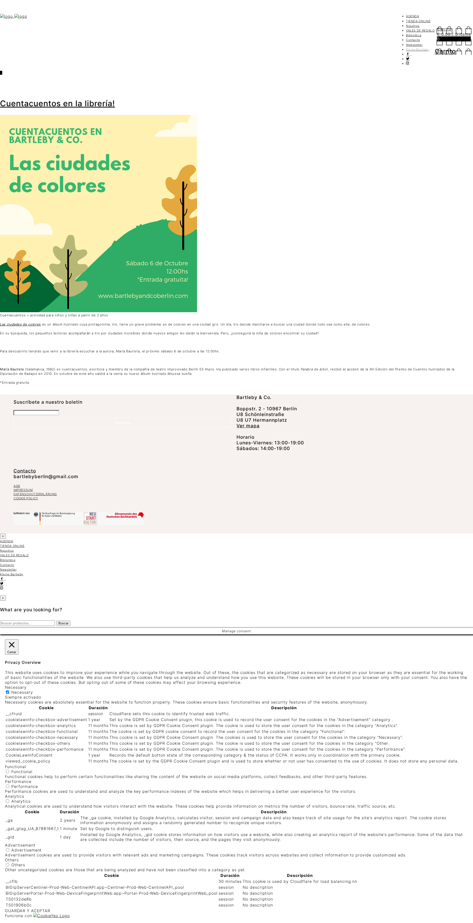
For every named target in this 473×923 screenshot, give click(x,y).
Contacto (413, 40)
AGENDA (412, 16)
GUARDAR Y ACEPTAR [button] (27, 910)
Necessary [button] (16, 687)
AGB (17, 486)
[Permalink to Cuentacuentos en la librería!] (98, 311)
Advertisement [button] (20, 845)
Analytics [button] (14, 796)
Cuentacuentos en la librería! (57, 103)
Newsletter (414, 45)
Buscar (63, 623)
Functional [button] (15, 766)
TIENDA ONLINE (418, 21)
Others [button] (12, 859)
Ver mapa (248, 426)
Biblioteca (414, 35)
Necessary (22, 692)
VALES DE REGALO (420, 30)
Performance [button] (18, 781)
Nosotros (413, 26)
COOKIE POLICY (26, 498)
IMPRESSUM (23, 490)
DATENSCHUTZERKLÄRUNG (35, 494)
